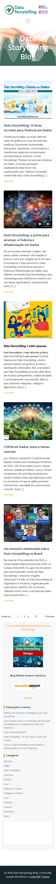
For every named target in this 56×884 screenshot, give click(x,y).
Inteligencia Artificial (13, 793)
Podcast (8, 807)
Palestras (8, 802)
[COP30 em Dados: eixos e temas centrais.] (28, 420)
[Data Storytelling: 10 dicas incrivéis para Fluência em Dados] (28, 99)
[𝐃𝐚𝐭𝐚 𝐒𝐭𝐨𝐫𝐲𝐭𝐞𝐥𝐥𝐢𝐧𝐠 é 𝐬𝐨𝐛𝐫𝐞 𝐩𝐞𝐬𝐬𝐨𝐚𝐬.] (28, 319)
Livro (6, 797)
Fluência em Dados (13, 788)
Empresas (8, 774)
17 (36, 616)
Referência (9, 811)
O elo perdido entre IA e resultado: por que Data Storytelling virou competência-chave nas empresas (27, 724)
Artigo (7, 765)
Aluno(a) (8, 761)
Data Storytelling (12, 770)
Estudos (7, 779)
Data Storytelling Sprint (15, 732)
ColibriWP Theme (39, 876)
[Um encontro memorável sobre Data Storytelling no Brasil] (28, 522)
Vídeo (6, 816)
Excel (6, 784)
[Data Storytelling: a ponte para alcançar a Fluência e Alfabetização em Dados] (28, 209)
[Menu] (28, 20)
